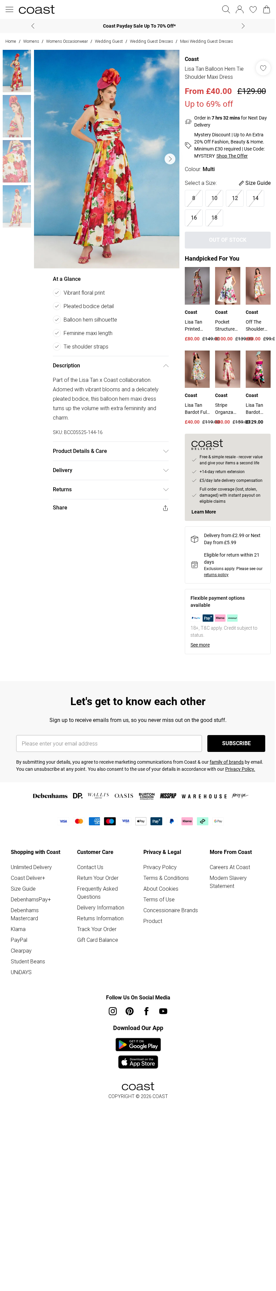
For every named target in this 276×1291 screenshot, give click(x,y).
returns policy (216, 574)
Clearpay (21, 950)
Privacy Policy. (240, 769)
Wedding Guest (109, 41)
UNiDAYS (21, 972)
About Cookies (160, 888)
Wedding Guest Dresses (151, 41)
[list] (106, 159)
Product (152, 921)
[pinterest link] (130, 1011)
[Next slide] (243, 26)
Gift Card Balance (97, 939)
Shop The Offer (232, 156)
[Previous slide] (33, 26)
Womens (31, 41)
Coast (192, 59)
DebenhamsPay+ (31, 899)
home (10, 41)
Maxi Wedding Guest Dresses (206, 41)
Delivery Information (100, 907)
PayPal (19, 939)
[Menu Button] (9, 9)
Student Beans (28, 961)
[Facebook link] (146, 1011)
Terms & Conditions (166, 877)
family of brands (227, 762)
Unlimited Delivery (31, 867)
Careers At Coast (230, 867)
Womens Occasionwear (67, 41)
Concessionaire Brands (170, 910)
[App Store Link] (138, 1053)
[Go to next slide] (170, 159)
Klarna (18, 929)
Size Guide (23, 888)
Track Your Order (96, 929)
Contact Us (90, 867)
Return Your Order (97, 877)
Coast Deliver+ (28, 877)
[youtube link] (163, 1011)
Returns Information (100, 918)
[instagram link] (113, 1011)
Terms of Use (159, 899)
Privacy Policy (160, 867)
